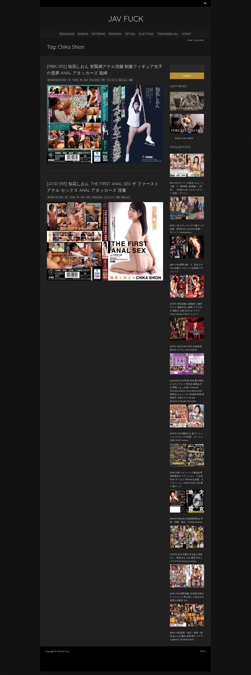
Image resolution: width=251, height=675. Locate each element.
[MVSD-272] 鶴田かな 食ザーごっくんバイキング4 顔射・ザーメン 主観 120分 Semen (186, 437)
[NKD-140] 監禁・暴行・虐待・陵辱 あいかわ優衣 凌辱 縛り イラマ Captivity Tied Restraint (186, 636)
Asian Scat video (184, 138)
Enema (83, 34)
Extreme (98, 34)
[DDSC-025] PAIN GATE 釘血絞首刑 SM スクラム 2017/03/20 (186, 348)
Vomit (186, 34)
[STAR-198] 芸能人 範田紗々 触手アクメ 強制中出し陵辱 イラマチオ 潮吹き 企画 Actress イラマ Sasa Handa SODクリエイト (186, 309)
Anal (86, 80)
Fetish (130, 34)
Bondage (67, 34)
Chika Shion (94, 80)
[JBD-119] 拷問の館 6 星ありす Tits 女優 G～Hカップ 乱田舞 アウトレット (186, 268)
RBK (103, 80)
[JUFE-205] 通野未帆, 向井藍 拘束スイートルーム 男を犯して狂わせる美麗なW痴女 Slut (187, 597)
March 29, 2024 (56, 197)
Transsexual (167, 34)
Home (190, 40)
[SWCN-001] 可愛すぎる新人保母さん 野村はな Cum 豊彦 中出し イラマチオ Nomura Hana (186, 558)
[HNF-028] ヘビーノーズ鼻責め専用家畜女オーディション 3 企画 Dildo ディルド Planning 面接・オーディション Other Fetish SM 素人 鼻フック (187, 479)
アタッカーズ (112, 80)
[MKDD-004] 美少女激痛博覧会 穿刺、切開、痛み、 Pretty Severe (186, 520)
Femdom (115, 34)
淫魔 (118, 197)
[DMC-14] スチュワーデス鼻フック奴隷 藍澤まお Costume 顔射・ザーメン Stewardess (187, 229)
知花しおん (123, 80)
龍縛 (131, 80)
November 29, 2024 (58, 80)
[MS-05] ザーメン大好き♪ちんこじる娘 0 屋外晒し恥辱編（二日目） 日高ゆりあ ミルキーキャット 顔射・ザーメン (187, 188)
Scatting (146, 34)
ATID (88, 197)
